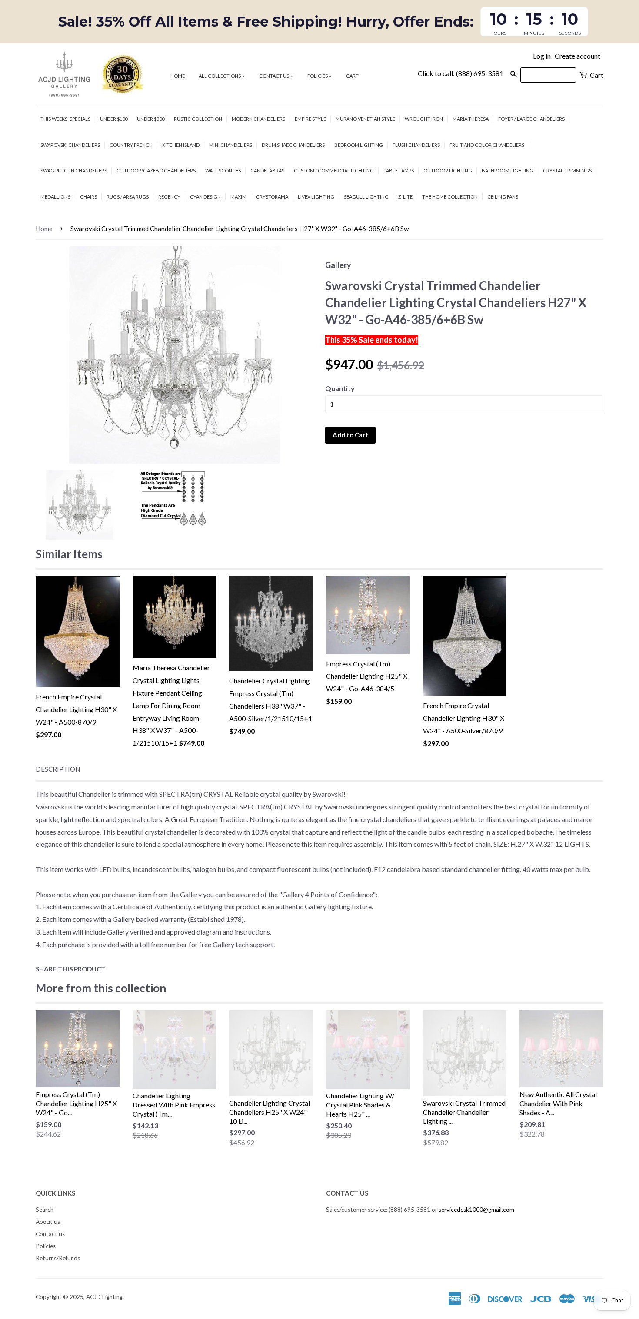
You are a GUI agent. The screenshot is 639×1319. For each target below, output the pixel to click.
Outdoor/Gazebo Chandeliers (156, 170)
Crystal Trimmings (567, 170)
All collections (220, 76)
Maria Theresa (471, 119)
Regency (169, 196)
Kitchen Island (181, 145)
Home (177, 76)
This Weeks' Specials (65, 119)
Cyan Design (205, 196)
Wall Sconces (223, 170)
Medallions (55, 196)
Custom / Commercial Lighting (334, 170)
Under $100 (113, 119)
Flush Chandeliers (416, 145)
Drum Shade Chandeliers (293, 145)
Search (44, 1209)
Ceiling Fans (502, 196)
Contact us (274, 76)
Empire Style (310, 119)
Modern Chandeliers (258, 119)
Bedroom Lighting (358, 145)
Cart (352, 76)
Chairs (88, 196)
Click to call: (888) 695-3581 (460, 73)
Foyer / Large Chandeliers (531, 119)
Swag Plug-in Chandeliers (73, 170)
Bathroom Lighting (507, 170)
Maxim (238, 196)
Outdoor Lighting (447, 170)
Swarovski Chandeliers (70, 145)
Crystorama (272, 196)
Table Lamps (398, 170)
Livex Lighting (316, 196)
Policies (318, 76)
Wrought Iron (424, 119)
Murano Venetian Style (365, 119)
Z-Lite (405, 196)
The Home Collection (450, 196)
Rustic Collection (198, 119)
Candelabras (267, 170)
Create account (577, 56)
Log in (542, 56)
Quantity (340, 388)
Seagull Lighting (366, 196)
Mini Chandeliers (230, 145)
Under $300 (150, 119)
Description (58, 769)
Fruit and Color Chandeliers (486, 145)
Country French (131, 145)
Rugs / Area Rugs (127, 196)
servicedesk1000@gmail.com (476, 1209)
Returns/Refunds (58, 1258)
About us (48, 1221)
